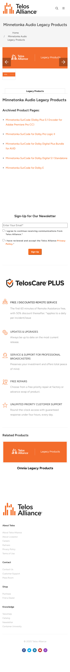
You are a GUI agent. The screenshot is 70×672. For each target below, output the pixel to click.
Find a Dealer (8, 598)
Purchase (6, 594)
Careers (6, 541)
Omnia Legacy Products (35, 468)
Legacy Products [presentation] (35, 91)
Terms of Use (8, 553)
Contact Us (7, 569)
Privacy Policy (8, 549)
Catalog (6, 618)
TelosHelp (7, 614)
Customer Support (11, 573)
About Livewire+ (10, 537)
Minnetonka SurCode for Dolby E (25, 167)
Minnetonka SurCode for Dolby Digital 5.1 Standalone (36, 158)
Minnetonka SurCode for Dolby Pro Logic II (30, 134)
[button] (6, 62)
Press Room (8, 578)
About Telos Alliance (12, 532)
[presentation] (6, 459)
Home (15, 32)
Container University (12, 626)
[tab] (35, 91)
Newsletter (7, 622)
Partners (6, 545)
